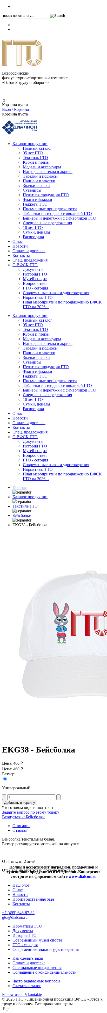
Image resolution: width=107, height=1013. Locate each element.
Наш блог (21, 885)
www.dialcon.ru (83, 876)
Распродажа (33, 237)
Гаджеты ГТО (35, 204)
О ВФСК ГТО (25, 265)
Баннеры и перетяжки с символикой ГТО (59, 218)
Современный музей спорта (37, 940)
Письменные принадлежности (50, 209)
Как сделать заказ (27, 958)
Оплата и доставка (28, 251)
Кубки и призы (36, 162)
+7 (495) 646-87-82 (28, 6)
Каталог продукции (30, 143)
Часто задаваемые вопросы (36, 981)
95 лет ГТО (33, 153)
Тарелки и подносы (40, 176)
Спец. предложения (30, 260)
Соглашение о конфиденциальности (44, 972)
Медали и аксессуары (42, 167)
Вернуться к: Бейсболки (23, 817)
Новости (20, 246)
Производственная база (33, 899)
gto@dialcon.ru (15, 917)
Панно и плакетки (39, 181)
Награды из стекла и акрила (47, 171)
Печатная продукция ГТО (46, 195)
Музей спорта (35, 279)
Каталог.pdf (22, 29)
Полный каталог (37, 148)
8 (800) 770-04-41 (27, 25)
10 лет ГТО (33, 227)
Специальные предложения (47, 223)
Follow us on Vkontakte (22, 994)
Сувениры (32, 190)
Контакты (21, 255)
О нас (17, 241)
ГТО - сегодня (35, 288)
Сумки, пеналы (36, 232)
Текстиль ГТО (35, 157)
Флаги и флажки (37, 199)
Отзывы (19, 830)
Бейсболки (21, 515)
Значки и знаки (36, 185)
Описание (21, 825)
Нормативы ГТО (38, 297)
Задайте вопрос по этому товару (30, 812)
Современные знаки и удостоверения (56, 293)
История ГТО (35, 274)
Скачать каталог (26, 985)
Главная (19, 487)
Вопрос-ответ (35, 283)
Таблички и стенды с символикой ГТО (57, 213)
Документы (33, 269)
